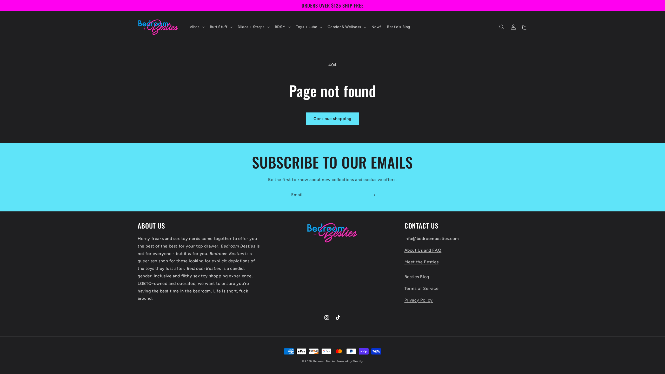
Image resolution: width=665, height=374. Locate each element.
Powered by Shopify (350, 361)
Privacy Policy (418, 300)
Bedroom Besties (324, 361)
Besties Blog (416, 276)
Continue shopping (332, 118)
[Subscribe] (373, 195)
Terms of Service (421, 288)
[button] (197, 27)
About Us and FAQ (423, 250)
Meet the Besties (421, 261)
